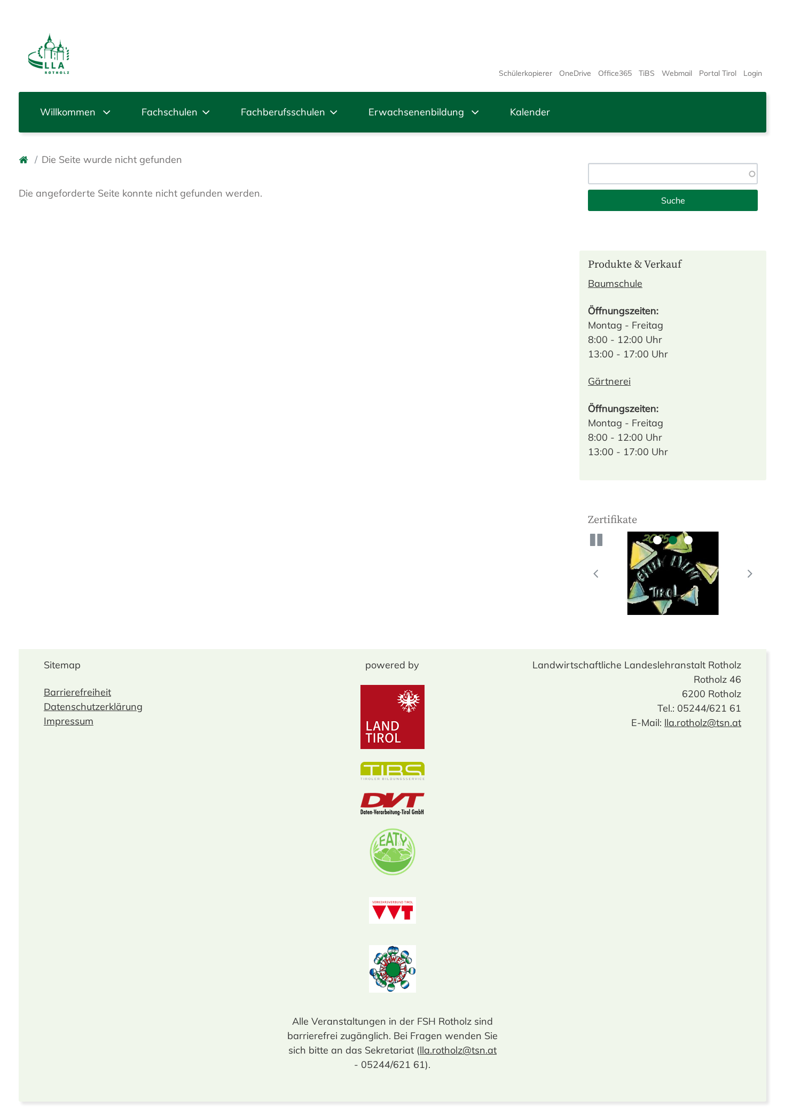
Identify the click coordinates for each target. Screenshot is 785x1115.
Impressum (68, 721)
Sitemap (62, 665)
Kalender (530, 112)
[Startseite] (24, 159)
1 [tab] (657, 540)
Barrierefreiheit (77, 692)
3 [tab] (688, 540)
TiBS (647, 73)
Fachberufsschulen (283, 112)
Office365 (615, 73)
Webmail (677, 73)
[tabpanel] (673, 573)
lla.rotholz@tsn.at (458, 1050)
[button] (596, 540)
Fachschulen (170, 112)
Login (752, 73)
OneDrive (575, 73)
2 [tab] (673, 540)
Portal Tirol (717, 73)
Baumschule (615, 283)
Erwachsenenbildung (417, 112)
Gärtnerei (609, 381)
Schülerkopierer (525, 73)
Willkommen (69, 112)
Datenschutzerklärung (93, 706)
